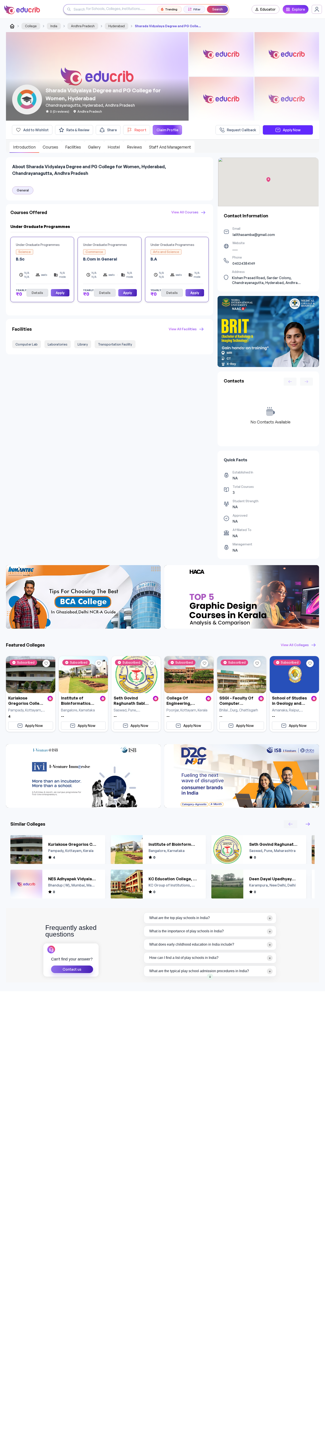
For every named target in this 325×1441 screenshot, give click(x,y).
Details (37, 293)
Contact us (72, 969)
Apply (60, 293)
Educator (268, 9)
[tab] (210, 917)
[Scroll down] (210, 977)
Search (217, 9)
